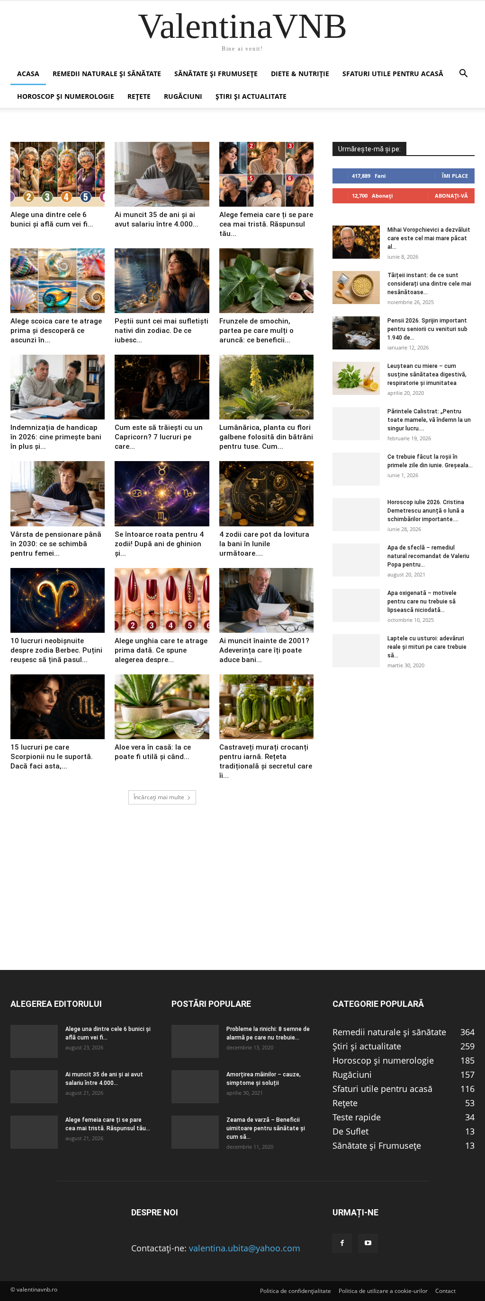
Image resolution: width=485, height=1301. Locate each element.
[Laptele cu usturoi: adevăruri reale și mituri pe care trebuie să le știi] (356, 650)
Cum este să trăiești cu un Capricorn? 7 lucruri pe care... (159, 437)
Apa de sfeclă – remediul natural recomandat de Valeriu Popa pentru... (428, 556)
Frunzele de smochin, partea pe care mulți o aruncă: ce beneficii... (256, 330)
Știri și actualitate (251, 96)
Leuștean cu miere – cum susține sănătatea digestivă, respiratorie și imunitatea (427, 374)
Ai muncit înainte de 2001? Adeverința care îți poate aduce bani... (264, 650)
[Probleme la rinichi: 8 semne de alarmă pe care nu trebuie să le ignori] (195, 1041)
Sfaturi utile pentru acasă (392, 73)
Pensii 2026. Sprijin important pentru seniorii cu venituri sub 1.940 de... (427, 329)
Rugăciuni (183, 96)
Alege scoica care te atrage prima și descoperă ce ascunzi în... (56, 330)
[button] (463, 73)
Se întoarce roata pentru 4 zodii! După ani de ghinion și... (159, 544)
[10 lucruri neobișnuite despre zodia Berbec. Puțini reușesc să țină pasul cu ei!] (57, 600)
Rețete (139, 96)
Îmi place (455, 175)
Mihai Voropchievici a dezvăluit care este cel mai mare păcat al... (428, 238)
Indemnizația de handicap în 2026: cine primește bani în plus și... (55, 437)
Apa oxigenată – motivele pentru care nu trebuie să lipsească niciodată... (422, 601)
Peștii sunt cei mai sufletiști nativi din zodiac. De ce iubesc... (161, 330)
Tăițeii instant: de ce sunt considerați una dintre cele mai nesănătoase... (429, 284)
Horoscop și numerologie (65, 96)
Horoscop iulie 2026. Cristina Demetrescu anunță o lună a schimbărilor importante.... (425, 511)
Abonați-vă (451, 195)
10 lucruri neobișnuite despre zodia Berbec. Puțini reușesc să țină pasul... (56, 650)
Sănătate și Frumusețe (216, 73)
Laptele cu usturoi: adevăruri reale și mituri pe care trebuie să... (427, 647)
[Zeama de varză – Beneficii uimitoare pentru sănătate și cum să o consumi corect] (195, 1132)
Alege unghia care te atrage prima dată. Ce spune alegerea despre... (161, 650)
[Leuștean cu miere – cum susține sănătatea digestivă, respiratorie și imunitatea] (356, 378)
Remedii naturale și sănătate (107, 73)
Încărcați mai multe (159, 797)
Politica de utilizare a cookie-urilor (383, 1291)
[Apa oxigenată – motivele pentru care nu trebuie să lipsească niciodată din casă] (356, 605)
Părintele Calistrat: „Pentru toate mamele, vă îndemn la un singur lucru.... (429, 420)
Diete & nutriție (300, 73)
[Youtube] (368, 1243)
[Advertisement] (242, 903)
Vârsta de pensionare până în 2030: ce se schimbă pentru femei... (55, 544)
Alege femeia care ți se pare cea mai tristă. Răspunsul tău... (266, 224)
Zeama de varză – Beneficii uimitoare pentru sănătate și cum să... (265, 1128)
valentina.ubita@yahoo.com (244, 1248)
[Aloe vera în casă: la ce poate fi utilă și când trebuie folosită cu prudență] (162, 706)
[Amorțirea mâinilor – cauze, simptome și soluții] (195, 1086)
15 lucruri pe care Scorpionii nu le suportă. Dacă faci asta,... (51, 756)
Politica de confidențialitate (295, 1291)
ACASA (28, 73)
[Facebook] (341, 1243)
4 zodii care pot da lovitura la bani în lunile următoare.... (264, 544)
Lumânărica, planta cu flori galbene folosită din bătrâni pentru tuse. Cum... (266, 437)
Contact (445, 1291)
